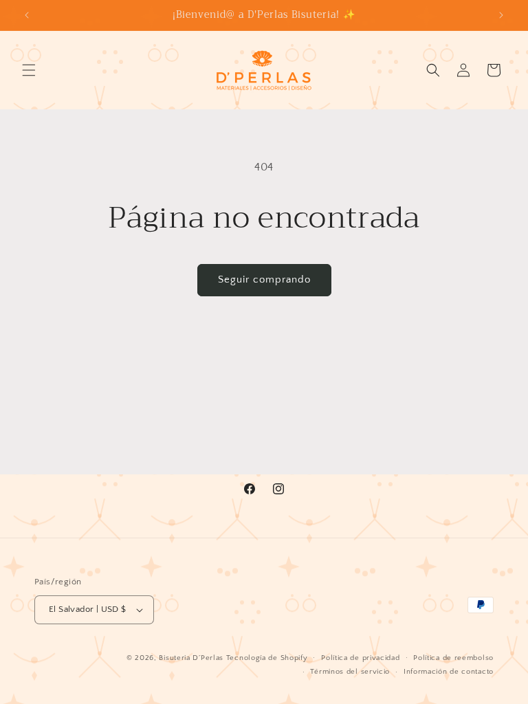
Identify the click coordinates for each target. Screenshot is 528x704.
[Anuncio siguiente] (501, 15)
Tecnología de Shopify (267, 658)
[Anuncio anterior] (27, 15)
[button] (29, 70)
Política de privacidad (360, 658)
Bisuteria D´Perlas (191, 658)
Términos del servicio (350, 672)
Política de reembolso (453, 658)
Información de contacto (449, 672)
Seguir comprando (264, 279)
